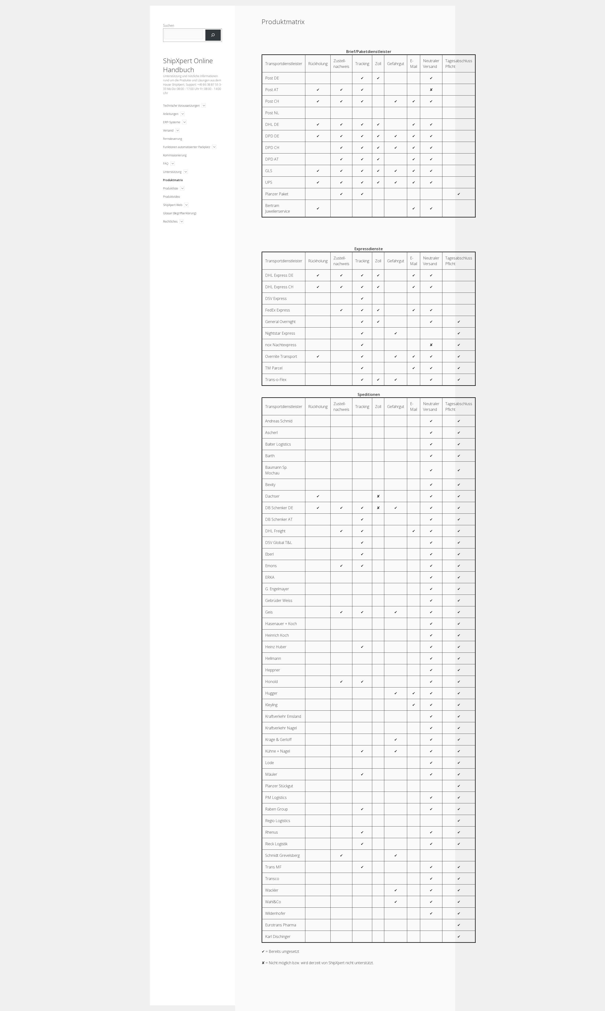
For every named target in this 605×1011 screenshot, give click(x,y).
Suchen (168, 25)
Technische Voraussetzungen (181, 106)
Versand (168, 130)
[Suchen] (213, 35)
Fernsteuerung (172, 139)
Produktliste (170, 188)
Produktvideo (171, 197)
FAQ (166, 164)
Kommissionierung (174, 155)
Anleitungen (170, 114)
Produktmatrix (173, 180)
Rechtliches (170, 221)
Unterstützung (172, 172)
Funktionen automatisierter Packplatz (186, 147)
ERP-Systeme (171, 122)
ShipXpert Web (172, 205)
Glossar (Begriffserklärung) (179, 213)
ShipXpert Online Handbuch (188, 65)
